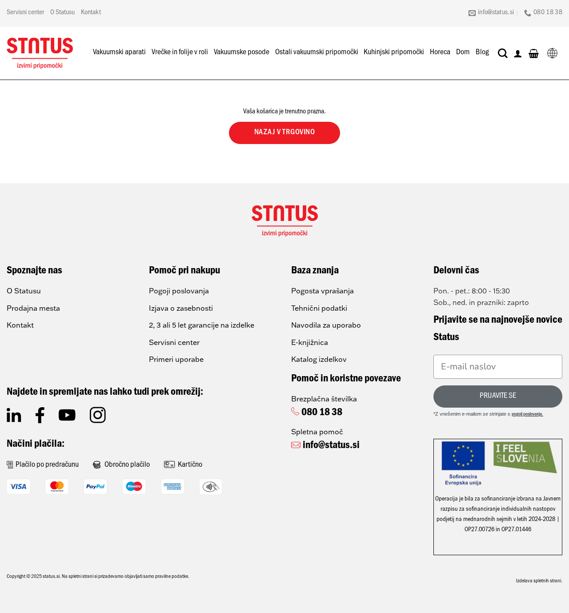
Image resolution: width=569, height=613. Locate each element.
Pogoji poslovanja (179, 290)
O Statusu (62, 12)
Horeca (440, 53)
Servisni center (25, 12)
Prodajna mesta (33, 308)
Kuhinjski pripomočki (394, 53)
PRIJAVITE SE (498, 397)
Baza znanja (315, 271)
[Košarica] (534, 53)
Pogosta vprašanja (322, 290)
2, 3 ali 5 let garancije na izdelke (201, 325)
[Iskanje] (503, 53)
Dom (463, 53)
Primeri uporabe (176, 359)
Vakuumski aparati (119, 53)
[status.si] (40, 53)
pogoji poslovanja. (527, 415)
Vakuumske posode (241, 53)
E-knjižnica (309, 342)
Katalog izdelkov (319, 359)
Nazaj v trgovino (284, 133)
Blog (482, 53)
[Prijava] (517, 53)
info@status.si (331, 446)
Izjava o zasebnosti (181, 308)
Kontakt (91, 12)
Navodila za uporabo (326, 325)
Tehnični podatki (319, 308)
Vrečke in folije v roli (180, 53)
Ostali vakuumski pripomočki (316, 53)
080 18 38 (321, 413)
